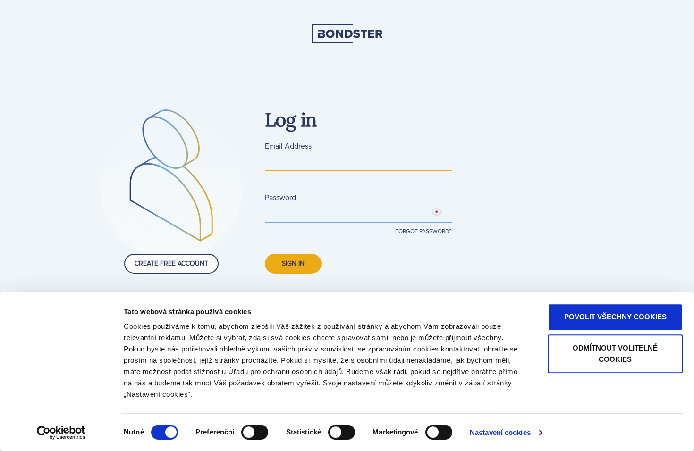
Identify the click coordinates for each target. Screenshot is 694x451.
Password (280, 197)
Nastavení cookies (500, 432)
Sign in (293, 263)
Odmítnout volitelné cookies (615, 353)
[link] (347, 66)
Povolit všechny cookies (615, 317)
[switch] (254, 432)
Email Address (288, 146)
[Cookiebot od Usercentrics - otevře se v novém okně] (61, 433)
